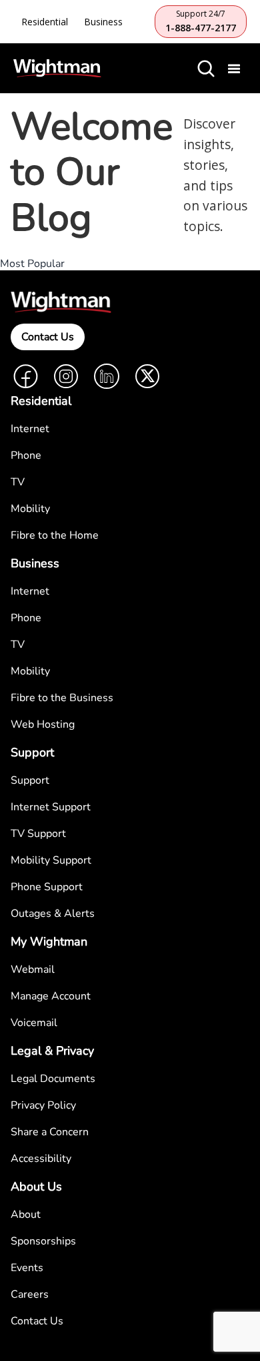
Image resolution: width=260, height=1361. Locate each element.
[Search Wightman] (206, 69)
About (26, 1214)
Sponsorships (43, 1241)
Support (30, 780)
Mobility (30, 508)
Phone (26, 455)
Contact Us (47, 337)
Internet (30, 428)
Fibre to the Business (62, 697)
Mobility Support (51, 860)
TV (18, 482)
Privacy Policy (43, 1105)
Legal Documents (53, 1078)
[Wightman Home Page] (57, 68)
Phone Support (47, 887)
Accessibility (41, 1158)
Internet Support (51, 807)
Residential (44, 21)
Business (103, 21)
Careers (30, 1294)
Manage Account (51, 996)
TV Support (38, 833)
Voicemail (34, 1022)
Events (27, 1267)
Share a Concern (50, 1132)
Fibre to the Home (55, 535)
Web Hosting (43, 724)
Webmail (33, 969)
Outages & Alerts (53, 913)
